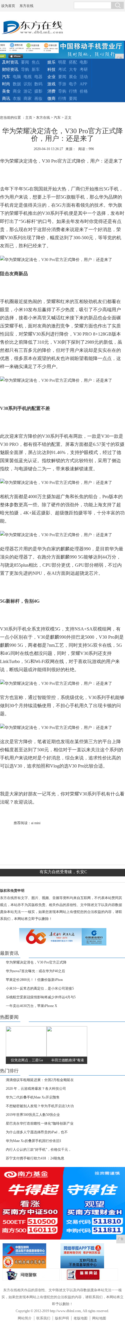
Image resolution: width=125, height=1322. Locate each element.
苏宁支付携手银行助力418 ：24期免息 (35, 1158)
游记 (28, 91)
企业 (51, 77)
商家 (28, 98)
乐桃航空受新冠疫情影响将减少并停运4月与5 (41, 997)
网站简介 (25, 1318)
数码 (38, 84)
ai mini (35, 823)
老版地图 (81, 1318)
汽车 (6, 77)
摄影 (38, 91)
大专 (73, 69)
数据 (17, 84)
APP (83, 84)
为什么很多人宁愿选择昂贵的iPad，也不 (37, 1132)
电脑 (17, 77)
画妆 (38, 98)
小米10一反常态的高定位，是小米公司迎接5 (40, 988)
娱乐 (51, 62)
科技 (51, 69)
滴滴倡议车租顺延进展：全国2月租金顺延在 (40, 1080)
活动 (84, 77)
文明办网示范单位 (31, 1262)
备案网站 (89, 1274)
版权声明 (62, 1318)
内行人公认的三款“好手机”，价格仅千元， (39, 1150)
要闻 (25, 62)
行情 (73, 91)
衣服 (17, 98)
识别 (28, 84)
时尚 (6, 84)
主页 (28, 118)
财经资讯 (10, 69)
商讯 (6, 98)
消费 (51, 91)
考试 (62, 69)
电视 (28, 77)
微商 (51, 98)
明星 (62, 62)
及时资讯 (10, 62)
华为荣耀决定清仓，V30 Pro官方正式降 (36, 962)
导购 (25, 69)
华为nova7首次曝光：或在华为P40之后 (35, 971)
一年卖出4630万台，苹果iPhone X (31, 1006)
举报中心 (88, 1262)
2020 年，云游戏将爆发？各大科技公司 (36, 1089)
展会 (73, 77)
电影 (84, 62)
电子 (73, 84)
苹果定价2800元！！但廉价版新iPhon (34, 980)
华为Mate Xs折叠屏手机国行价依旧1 (33, 1141)
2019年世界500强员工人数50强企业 (33, 1115)
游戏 (51, 84)
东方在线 (26, 6)
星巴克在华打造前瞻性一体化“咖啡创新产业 (40, 1123)
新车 (36, 69)
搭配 (73, 62)
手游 (62, 84)
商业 (17, 91)
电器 (38, 77)
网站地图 (99, 1318)
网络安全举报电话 (88, 1249)
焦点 (36, 62)
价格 (84, 91)
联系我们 (43, 1318)
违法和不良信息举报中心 (31, 1249)
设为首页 (8, 6)
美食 (6, 91)
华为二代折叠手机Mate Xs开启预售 (33, 1097)
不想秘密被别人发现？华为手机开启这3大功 (40, 1106)
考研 (84, 69)
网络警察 (31, 1274)
